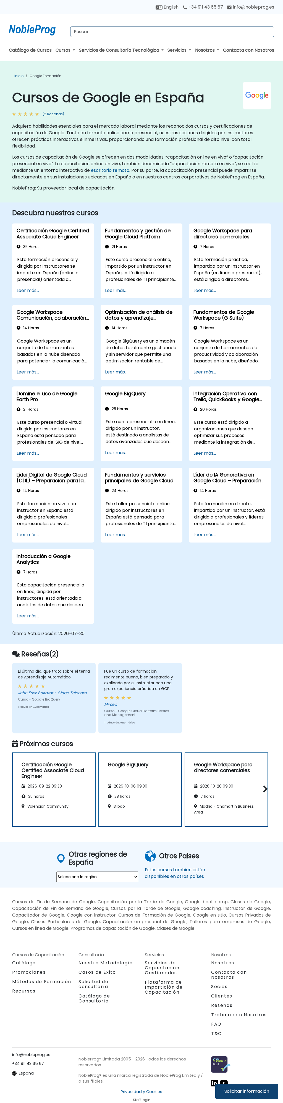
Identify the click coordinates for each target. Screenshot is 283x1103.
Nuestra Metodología (105, 963)
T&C (216, 1033)
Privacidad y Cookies (141, 1091)
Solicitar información (246, 1091)
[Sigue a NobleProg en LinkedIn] (214, 1083)
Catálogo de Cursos (30, 50)
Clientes (221, 996)
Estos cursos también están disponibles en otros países (175, 873)
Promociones (29, 972)
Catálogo (24, 963)
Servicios (177, 50)
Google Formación (45, 75)
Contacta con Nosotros (248, 50)
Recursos (24, 991)
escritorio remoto (110, 170)
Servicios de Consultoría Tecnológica (119, 50)
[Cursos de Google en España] (37, 29)
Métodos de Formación (41, 981)
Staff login (141, 1099)
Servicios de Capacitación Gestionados (162, 968)
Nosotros (205, 50)
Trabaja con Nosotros (239, 1015)
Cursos (64, 50)
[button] (264, 788)
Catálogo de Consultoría (94, 998)
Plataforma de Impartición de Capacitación (164, 987)
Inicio (18, 75)
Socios (219, 986)
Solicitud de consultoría (93, 984)
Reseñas (221, 1005)
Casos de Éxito (97, 972)
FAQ (216, 1024)
